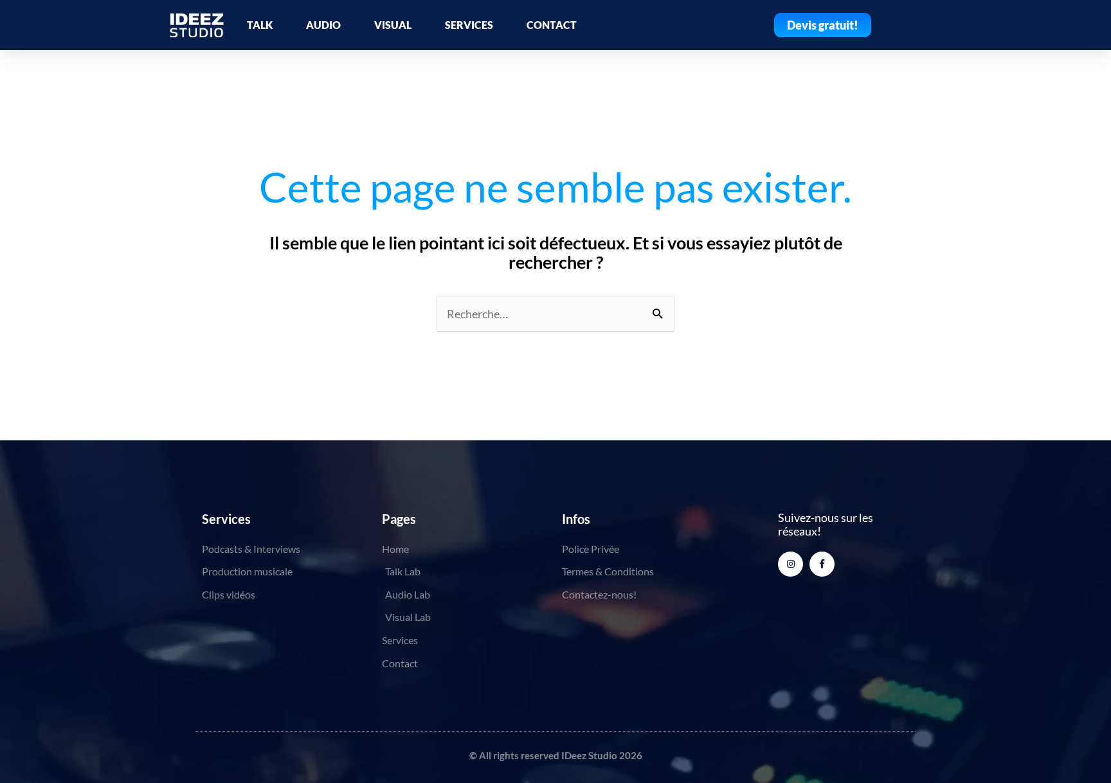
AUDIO (323, 25)
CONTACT (552, 25)
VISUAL (392, 25)
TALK (260, 25)
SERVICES (469, 25)
